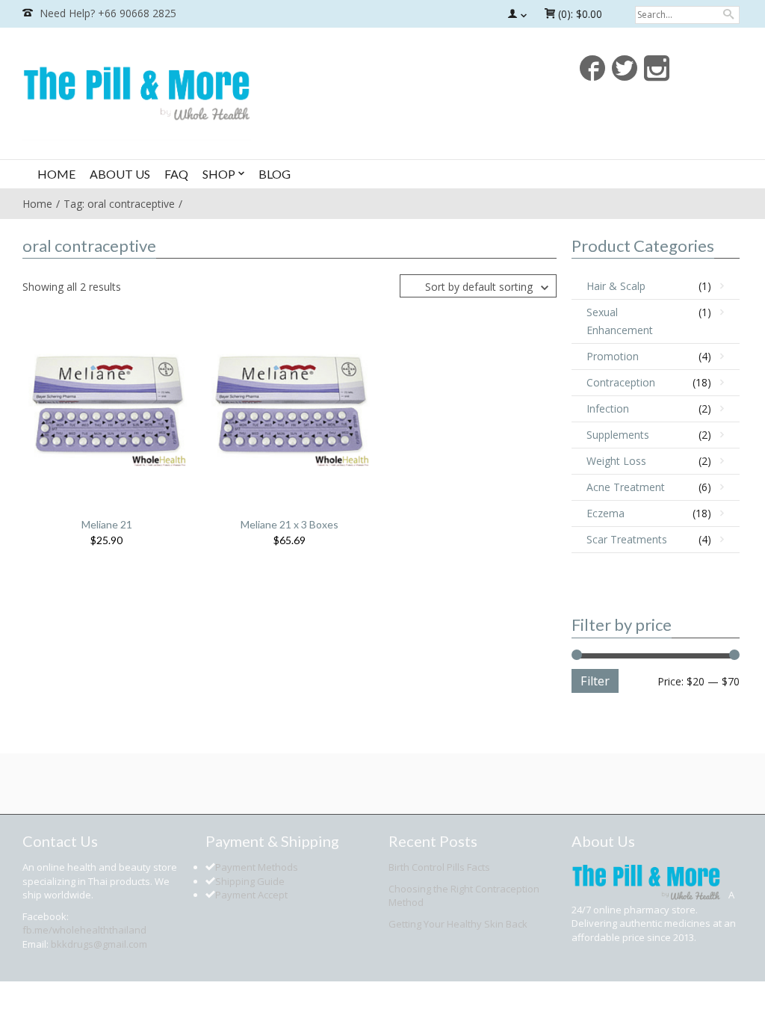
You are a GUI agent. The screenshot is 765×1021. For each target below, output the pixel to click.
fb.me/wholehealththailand (84, 930)
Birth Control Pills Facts (439, 867)
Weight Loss (616, 461)
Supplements (617, 435)
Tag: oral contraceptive (119, 204)
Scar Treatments (626, 539)
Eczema (605, 513)
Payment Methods (256, 867)
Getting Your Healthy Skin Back (457, 924)
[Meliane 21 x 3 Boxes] (291, 404)
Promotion (612, 356)
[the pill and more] (136, 92)
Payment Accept (251, 894)
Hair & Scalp (615, 286)
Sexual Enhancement (619, 321)
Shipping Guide (250, 881)
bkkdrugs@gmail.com (99, 944)
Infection (607, 408)
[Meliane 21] (107, 404)
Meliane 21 (106, 524)
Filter (595, 681)
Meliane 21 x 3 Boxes (289, 524)
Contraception (620, 382)
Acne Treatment (625, 487)
